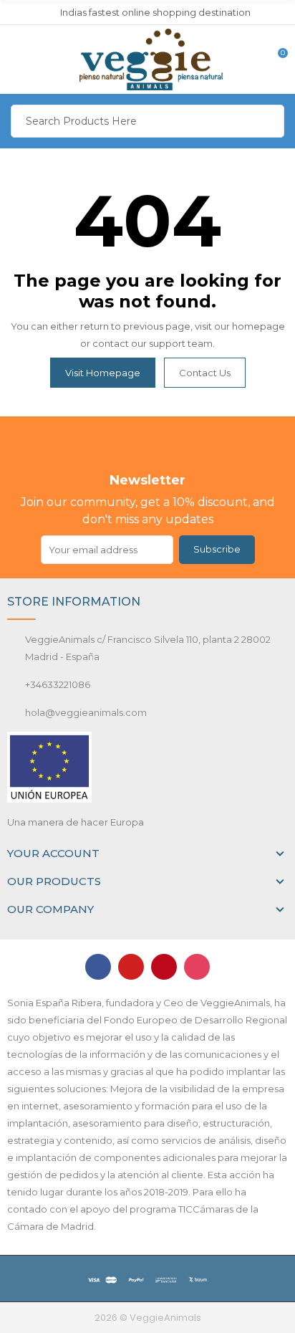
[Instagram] (197, 967)
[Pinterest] (164, 967)
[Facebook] (98, 967)
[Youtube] (131, 967)
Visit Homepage (102, 372)
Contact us (205, 372)
